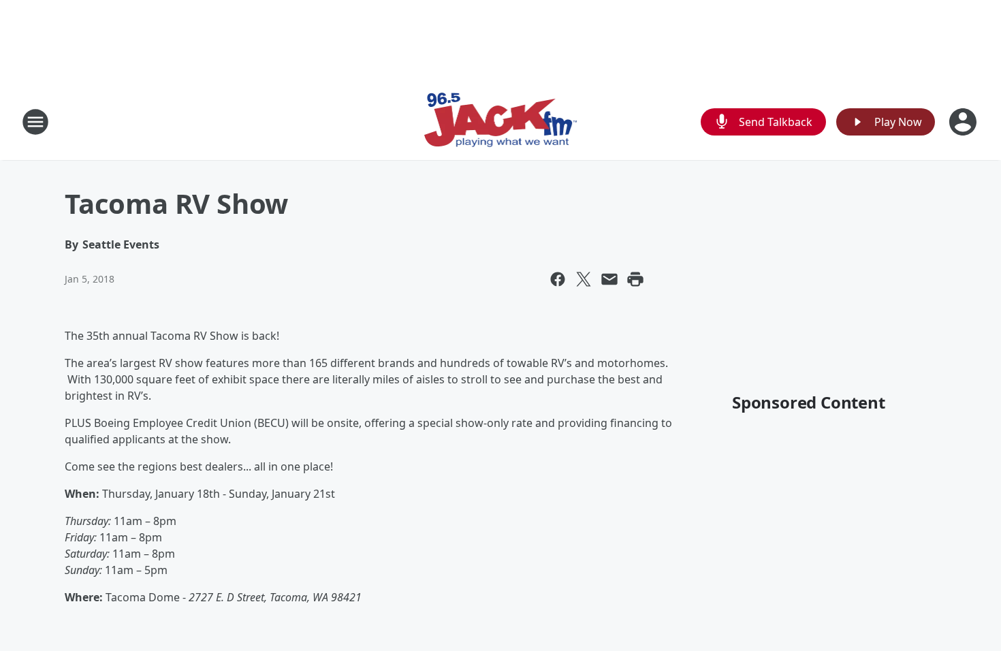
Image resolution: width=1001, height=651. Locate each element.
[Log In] (964, 122)
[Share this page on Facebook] (557, 279)
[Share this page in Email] (609, 279)
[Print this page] (635, 279)
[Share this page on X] (583, 279)
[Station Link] (501, 121)
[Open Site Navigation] (35, 122)
